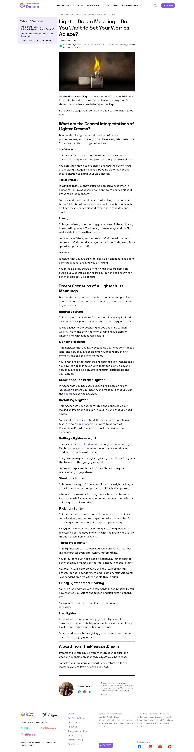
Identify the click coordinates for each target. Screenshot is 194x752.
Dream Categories (63, 5)
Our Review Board (130, 5)
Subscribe (168, 5)
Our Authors (74, 722)
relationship (86, 424)
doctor (68, 394)
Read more (106, 694)
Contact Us (73, 744)
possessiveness (92, 204)
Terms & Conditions (77, 731)
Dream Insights (94, 5)
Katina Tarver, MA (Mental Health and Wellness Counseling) (101, 44)
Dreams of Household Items (100, 14)
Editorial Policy (75, 739)
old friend (88, 444)
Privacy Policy (75, 735)
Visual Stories (111, 5)
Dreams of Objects (75, 14)
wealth (63, 331)
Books (80, 5)
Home (61, 14)
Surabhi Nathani (85, 686)
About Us (72, 726)
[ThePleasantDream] (29, 5)
